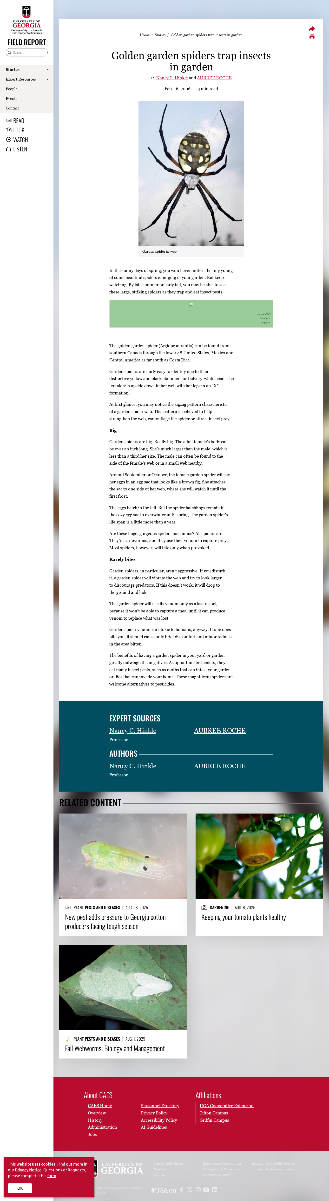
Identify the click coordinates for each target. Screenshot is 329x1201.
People (12, 89)
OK (20, 1188)
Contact (12, 108)
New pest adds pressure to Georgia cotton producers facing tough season (115, 921)
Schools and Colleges (168, 1163)
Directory (160, 1169)
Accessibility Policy (159, 1120)
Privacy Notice (28, 1169)
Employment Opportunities (222, 1163)
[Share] (311, 29)
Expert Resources (21, 79)
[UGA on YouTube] (207, 1190)
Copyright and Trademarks (222, 1169)
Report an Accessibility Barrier (273, 1163)
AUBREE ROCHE (214, 77)
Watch (20, 139)
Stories (13, 69)
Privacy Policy (154, 1112)
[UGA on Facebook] (182, 1190)
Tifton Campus (214, 1112)
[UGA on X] (190, 1190)
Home (145, 35)
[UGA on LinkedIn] (214, 1190)
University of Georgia (114, 1169)
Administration (102, 1127)
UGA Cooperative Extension (227, 1105)
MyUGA (159, 1175)
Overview (97, 1112)
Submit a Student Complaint (272, 1169)
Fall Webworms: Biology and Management (115, 1048)
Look (18, 129)
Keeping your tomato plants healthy (243, 916)
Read (18, 120)
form (51, 1175)
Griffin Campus (214, 1120)
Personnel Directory (160, 1105)
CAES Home (100, 1105)
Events (11, 98)
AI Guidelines (154, 1127)
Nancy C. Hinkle (172, 77)
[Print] (311, 37)
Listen (20, 148)
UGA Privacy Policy (216, 1175)
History (95, 1120)
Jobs (92, 1134)
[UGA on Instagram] (199, 1190)
